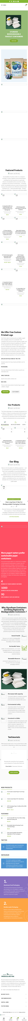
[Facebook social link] (10, 1)
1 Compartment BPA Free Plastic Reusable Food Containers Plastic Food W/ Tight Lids (7, 208)
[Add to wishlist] (11, 429)
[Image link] (8, 975)
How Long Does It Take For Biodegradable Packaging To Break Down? (14, 504)
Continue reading (14, 516)
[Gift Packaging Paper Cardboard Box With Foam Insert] (3, 807)
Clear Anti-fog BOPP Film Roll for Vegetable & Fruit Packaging (14, 833)
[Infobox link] (14, 584)
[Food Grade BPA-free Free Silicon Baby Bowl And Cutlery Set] (3, 819)
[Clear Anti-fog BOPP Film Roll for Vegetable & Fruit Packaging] (3, 834)
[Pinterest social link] (14, 1)
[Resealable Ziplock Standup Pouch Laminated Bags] (3, 827)
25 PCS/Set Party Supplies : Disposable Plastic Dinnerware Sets (7, 256)
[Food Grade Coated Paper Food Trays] (3, 793)
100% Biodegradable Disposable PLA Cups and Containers (20, 208)
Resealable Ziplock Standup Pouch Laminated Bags (15, 826)
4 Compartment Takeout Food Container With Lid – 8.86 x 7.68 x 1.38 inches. (7, 283)
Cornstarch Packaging (20, 234)
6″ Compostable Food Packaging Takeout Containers (20, 290)
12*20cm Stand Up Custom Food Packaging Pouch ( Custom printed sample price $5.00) (7, 232)
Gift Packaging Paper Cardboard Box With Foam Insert (16, 806)
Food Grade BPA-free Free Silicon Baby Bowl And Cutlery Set (16, 818)
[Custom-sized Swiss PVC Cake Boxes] (3, 800)
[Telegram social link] (18, 1)
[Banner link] (14, 65)
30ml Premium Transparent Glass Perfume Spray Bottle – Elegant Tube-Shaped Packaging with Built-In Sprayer (20, 258)
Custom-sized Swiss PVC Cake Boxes (15, 799)
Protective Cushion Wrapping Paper (7, 212)
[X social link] (12, 1)
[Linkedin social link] (16, 1)
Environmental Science (14, 499)
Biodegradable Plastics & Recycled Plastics (21, 212)
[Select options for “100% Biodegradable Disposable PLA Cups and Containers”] (11, 431)
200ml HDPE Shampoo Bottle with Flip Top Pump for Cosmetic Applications (20, 232)
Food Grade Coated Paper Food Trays (15, 791)
